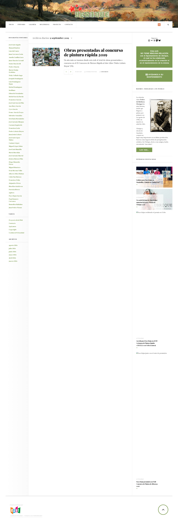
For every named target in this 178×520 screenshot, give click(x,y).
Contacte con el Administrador (33, 516)
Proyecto (57, 24)
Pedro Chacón (14, 67)
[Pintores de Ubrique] (89, 10)
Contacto (69, 24)
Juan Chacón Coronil (16, 61)
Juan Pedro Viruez (15, 208)
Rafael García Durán (16, 97)
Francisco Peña (14, 180)
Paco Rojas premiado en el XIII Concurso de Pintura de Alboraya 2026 (147, 484)
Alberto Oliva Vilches (16, 174)
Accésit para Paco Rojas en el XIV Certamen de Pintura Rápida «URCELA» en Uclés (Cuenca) (147, 343)
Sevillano (12, 90)
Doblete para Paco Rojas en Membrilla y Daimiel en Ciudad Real (147, 181)
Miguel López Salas (16, 146)
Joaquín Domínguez (16, 79)
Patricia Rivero (14, 190)
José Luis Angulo (15, 45)
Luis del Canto (14, 51)
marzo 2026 (13, 261)
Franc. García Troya (16, 112)
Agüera (11, 193)
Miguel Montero (14, 167)
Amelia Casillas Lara (16, 57)
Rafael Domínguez (15, 87)
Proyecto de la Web (16, 220)
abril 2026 (12, 258)
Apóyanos (12, 226)
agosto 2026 (13, 245)
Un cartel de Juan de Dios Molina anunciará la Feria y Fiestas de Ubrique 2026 (146, 202)
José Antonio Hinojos (16, 122)
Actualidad (140, 177)
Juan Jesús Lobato (15, 135)
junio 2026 (12, 252)
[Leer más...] (66, 72)
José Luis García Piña (16, 103)
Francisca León (14, 128)
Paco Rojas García (15, 196)
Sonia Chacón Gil (15, 64)
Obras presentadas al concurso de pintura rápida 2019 (93, 52)
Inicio (11, 24)
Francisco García (15, 100)
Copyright (12, 230)
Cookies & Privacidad (16, 233)
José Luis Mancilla (15, 149)
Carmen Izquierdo (15, 125)
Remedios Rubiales (15, 204)
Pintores (21, 24)
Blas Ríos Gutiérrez (16, 186)
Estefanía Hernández (16, 119)
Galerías (32, 24)
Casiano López (14, 143)
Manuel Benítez (14, 48)
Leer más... (144, 150)
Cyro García (13, 109)
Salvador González (15, 116)
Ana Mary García (15, 106)
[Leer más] (137, 184)
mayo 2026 (12, 255)
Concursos (104, 71)
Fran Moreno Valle (15, 171)
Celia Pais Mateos (15, 177)
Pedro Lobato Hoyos (16, 131)
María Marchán (14, 153)
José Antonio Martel (16, 156)
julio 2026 (12, 248)
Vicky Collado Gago (16, 75)
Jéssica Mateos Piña (16, 159)
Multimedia (44, 24)
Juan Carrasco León (16, 54)
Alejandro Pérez (15, 183)
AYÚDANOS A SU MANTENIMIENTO (155, 76)
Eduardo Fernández (16, 93)
